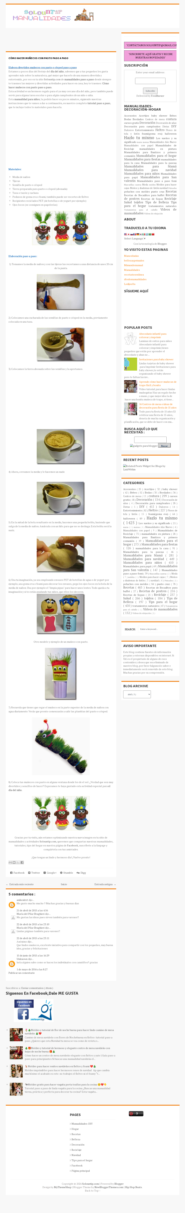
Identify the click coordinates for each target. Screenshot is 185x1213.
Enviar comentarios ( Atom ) (37, 988)
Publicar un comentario (21, 972)
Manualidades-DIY (82, 1123)
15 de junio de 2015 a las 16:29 (33, 955)
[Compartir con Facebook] (22, 862)
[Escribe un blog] (14, 862)
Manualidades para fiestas (142, 159)
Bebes (173, 115)
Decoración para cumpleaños (143, 126)
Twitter (35, 872)
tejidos (139, 202)
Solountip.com (52, 79)
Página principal (81, 1170)
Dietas (166, 126)
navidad (164, 188)
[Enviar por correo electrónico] (10, 862)
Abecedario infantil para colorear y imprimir (152, 335)
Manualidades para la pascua (159, 163)
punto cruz (158, 191)
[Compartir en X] (18, 862)
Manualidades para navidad (150, 170)
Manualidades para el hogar (156, 156)
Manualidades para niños (142, 174)
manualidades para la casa (152, 548)
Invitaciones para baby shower (156, 359)
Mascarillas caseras (133, 184)
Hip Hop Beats (133, 1187)
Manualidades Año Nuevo (163, 142)
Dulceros (129, 130)
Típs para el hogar (82, 1160)
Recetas (171, 191)
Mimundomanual (133, 265)
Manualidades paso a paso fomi (157, 181)
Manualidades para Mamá (150, 166)
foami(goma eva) (153, 133)
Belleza (76, 1139)
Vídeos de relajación (153, 213)
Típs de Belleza (158, 202)
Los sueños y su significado (155, 523)
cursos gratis (131, 122)
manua (146, 142)
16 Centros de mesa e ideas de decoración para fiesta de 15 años (158, 405)
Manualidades (132, 270)
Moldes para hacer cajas (152, 577)
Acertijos (145, 115)
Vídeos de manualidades (160, 609)
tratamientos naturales (163, 206)
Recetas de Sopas (152, 198)
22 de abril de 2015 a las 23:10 (33, 924)
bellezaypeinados (134, 260)
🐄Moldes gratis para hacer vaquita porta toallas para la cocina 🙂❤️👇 (66, 1084)
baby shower (160, 115)
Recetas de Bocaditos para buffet (145, 195)
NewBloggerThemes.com (109, 1187)
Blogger (162, 243)
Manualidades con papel (140, 145)
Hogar (75, 1129)
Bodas (128, 119)
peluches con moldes (137, 191)
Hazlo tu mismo (140, 137)
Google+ (51, 872)
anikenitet (23, 900)
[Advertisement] (35, 41)
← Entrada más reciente (20, 884)
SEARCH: (130, 629)
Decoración (147, 123)
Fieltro (160, 130)
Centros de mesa (155, 119)
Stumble (67, 872)
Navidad (76, 1155)
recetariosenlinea (134, 274)
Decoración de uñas (166, 122)
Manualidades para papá (137, 566)
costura (171, 119)
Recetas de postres (153, 591)
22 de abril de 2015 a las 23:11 (33, 938)
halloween (171, 133)
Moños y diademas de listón (145, 188)
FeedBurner (157, 95)
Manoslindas (131, 255)
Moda (145, 184)
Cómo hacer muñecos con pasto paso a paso (38, 58)
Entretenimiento (145, 130)
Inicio (64, 884)
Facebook (72, 845)
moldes (152, 184)
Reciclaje (170, 199)
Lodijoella (129, 284)
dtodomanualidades (135, 279)
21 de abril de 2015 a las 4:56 (32, 910)
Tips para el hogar (163, 602)
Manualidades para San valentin (150, 179)
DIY (174, 126)
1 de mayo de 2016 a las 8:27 (32, 969)
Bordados (139, 119)
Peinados (172, 188)
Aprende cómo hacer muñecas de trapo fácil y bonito (158, 383)
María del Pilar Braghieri (31, 913)
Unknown (22, 959)
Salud (129, 202)
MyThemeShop (63, 1187)
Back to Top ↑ (92, 1190)
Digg (82, 872)
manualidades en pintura (158, 148)
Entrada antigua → (105, 884)
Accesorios (131, 115)
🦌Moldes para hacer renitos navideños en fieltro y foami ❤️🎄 (60, 1066)
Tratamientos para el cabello (142, 209)
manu (140, 142)
